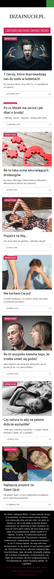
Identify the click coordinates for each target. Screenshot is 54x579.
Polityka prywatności (27, 574)
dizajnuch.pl (27, 16)
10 (49, 439)
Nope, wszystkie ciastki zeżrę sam (27, 571)
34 (49, 504)
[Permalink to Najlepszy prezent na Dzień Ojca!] (27, 469)
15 (49, 190)
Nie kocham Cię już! (17, 293)
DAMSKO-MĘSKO (10, 39)
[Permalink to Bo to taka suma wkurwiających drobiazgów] (27, 154)
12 (49, 374)
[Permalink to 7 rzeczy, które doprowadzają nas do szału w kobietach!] (27, 58)
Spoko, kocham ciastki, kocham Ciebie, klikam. (27, 567)
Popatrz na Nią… (16, 235)
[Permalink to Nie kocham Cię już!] (27, 277)
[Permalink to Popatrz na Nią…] (27, 219)
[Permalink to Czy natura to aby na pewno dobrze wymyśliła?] (27, 403)
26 (49, 94)
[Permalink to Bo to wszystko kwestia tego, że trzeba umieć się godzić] (27, 338)
